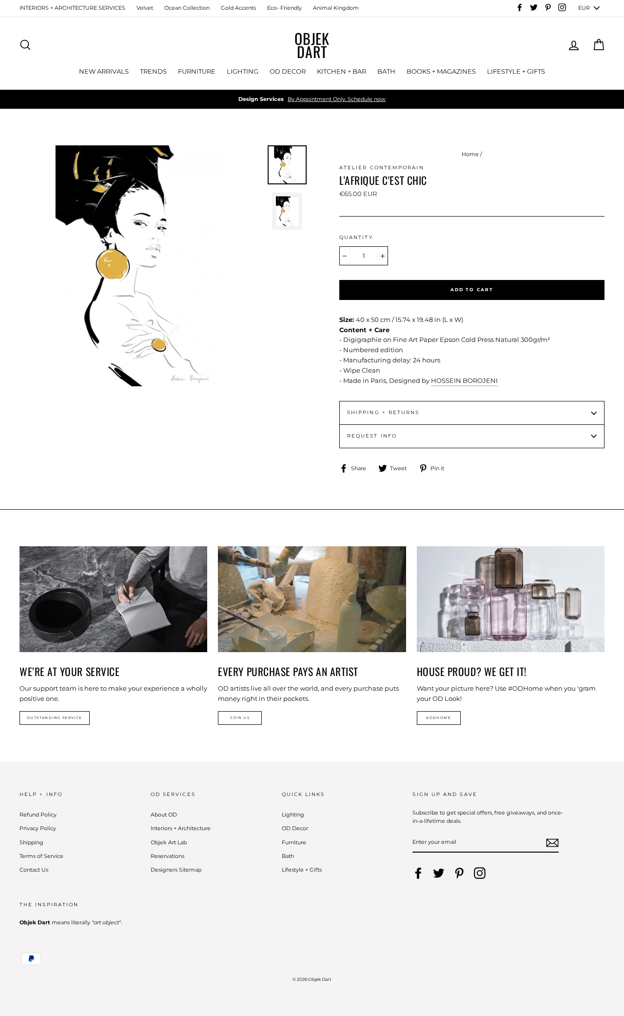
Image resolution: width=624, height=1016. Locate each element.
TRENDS (153, 71)
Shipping (31, 842)
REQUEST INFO (372, 436)
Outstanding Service (54, 718)
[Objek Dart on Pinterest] (459, 873)
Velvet (144, 7)
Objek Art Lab (169, 842)
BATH (386, 71)
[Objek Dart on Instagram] (480, 873)
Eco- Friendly (284, 7)
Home (470, 154)
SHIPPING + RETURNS (383, 412)
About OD (164, 814)
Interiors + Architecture (181, 828)
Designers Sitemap (176, 869)
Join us (240, 718)
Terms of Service (41, 856)
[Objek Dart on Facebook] (418, 873)
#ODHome (438, 718)
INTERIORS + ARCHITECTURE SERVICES (72, 7)
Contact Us (34, 869)
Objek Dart (312, 44)
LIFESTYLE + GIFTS (516, 71)
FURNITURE (196, 71)
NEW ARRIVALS (104, 71)
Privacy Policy (38, 828)
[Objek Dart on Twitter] (439, 873)
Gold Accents (238, 7)
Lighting (293, 814)
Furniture (294, 842)
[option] (312, 99)
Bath (288, 856)
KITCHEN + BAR (341, 71)
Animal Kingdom (336, 7)
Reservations (167, 856)
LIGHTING (242, 71)
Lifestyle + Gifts (302, 869)
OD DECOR (288, 71)
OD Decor (295, 828)
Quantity (356, 237)
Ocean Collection (187, 7)
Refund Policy (38, 814)
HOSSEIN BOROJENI (464, 380)
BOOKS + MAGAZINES (441, 71)
